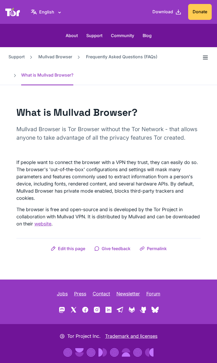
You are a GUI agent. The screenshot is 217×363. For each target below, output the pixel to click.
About (72, 35)
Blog (147, 35)
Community (122, 35)
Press (80, 293)
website (42, 224)
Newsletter (128, 293)
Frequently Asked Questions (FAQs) (121, 56)
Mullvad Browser (55, 56)
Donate (200, 11)
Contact (101, 293)
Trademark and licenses (131, 336)
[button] (68, 248)
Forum (153, 293)
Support (94, 35)
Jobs (62, 293)
